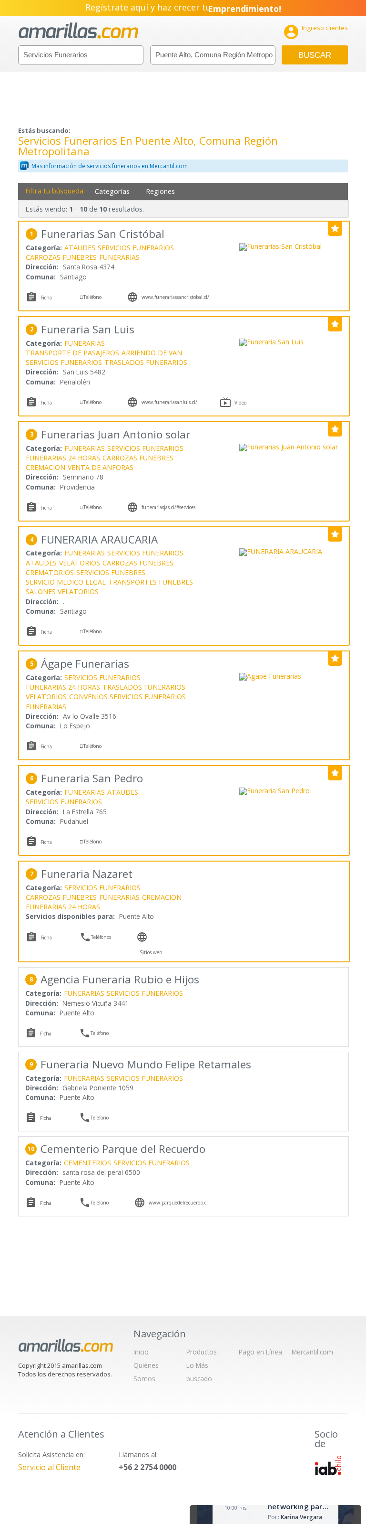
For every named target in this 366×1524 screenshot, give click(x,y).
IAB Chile (328, 1465)
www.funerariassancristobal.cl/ (175, 297)
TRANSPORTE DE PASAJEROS (72, 352)
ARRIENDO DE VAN (152, 352)
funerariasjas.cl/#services (168, 507)
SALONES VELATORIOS (62, 591)
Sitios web (151, 952)
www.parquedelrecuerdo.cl (178, 1202)
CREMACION (45, 467)
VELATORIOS (79, 562)
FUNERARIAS (119, 257)
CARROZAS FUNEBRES (61, 257)
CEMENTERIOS (87, 1162)
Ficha (46, 297)
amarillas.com (78, 30)
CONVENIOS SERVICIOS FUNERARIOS (127, 696)
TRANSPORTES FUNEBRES (150, 581)
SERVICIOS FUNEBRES (110, 572)
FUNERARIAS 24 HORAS (63, 457)
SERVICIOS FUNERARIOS (136, 247)
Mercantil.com (312, 1351)
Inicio (141, 1351)
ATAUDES (79, 247)
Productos (201, 1351)
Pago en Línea (260, 1351)
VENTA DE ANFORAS (100, 467)
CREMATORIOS (50, 572)
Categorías (112, 191)
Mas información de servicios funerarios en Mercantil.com (109, 166)
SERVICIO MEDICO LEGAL (66, 581)
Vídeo (240, 402)
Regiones (160, 191)
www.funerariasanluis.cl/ (169, 402)
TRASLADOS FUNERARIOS (145, 362)
